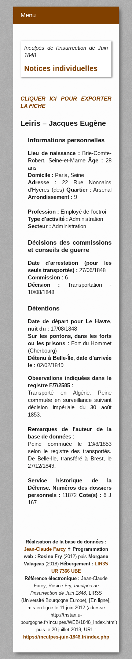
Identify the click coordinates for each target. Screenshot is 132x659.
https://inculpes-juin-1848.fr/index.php (66, 637)
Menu (28, 15)
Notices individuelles (61, 68)
